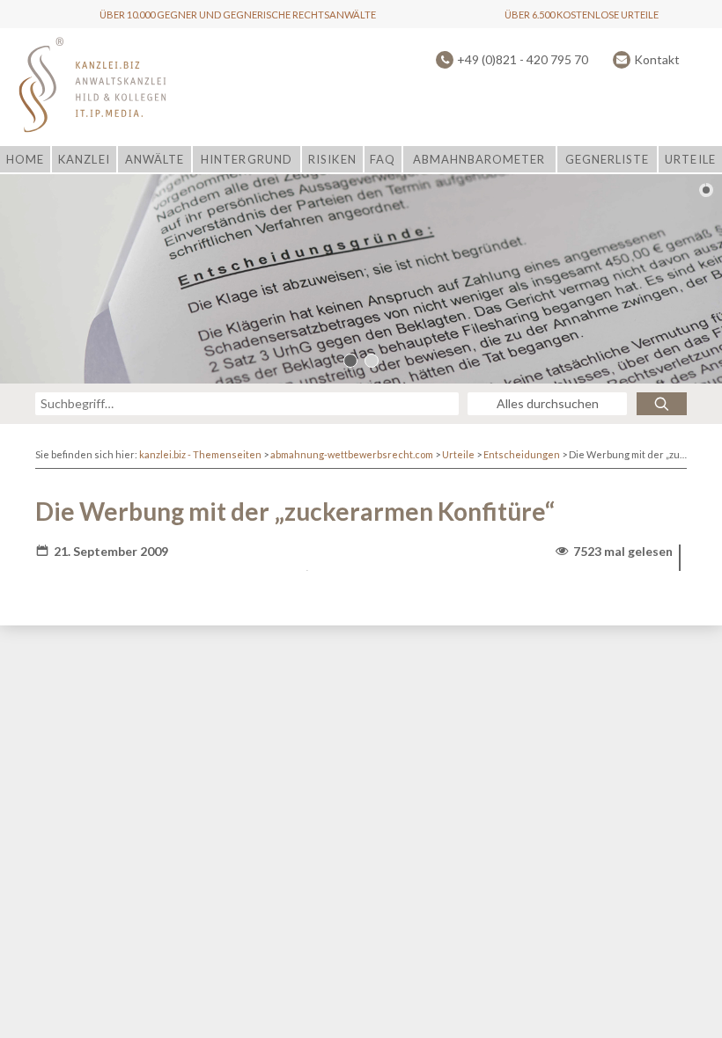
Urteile (690, 159)
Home (25, 159)
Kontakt (657, 59)
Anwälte (154, 159)
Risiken (332, 159)
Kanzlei (83, 159)
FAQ (382, 159)
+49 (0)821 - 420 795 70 (522, 59)
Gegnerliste (607, 159)
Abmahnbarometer (479, 159)
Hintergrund (246, 159)
